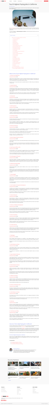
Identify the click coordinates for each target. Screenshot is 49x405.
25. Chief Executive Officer (14, 310)
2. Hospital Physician (13, 85)
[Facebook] (1, 400)
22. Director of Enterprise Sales (16, 62)
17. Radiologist (12, 235)
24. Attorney (12, 301)
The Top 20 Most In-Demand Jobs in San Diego (17, 343)
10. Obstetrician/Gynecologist (15, 163)
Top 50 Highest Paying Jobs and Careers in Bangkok (25, 378)
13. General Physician (15, 52)
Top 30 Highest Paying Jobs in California (16, 342)
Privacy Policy (46, 403)
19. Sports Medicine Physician (16, 59)
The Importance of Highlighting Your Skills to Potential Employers (12, 368)
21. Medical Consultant (15, 61)
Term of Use (42, 403)
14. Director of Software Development (17, 53)
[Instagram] (4, 400)
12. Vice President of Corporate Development (18, 51)
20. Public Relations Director (16, 60)
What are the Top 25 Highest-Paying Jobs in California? (19, 37)
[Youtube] (5, 400)
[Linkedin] (2, 400)
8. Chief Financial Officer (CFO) (16, 46)
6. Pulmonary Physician (15, 44)
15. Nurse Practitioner (15, 54)
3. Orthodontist (12, 95)
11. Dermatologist (14, 50)
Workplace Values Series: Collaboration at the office (35, 368)
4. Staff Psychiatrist (14, 42)
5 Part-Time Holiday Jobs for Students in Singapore (35, 378)
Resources (2, 387)
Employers (18, 387)
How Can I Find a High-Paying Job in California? (18, 67)
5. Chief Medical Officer (15, 43)
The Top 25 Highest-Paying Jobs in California (18, 68)
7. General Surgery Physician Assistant (17, 45)
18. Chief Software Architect (14, 244)
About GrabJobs (35, 387)
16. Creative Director (15, 55)
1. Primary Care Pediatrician (16, 38)
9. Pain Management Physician (16, 47)
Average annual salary (12, 76)
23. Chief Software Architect (16, 63)
